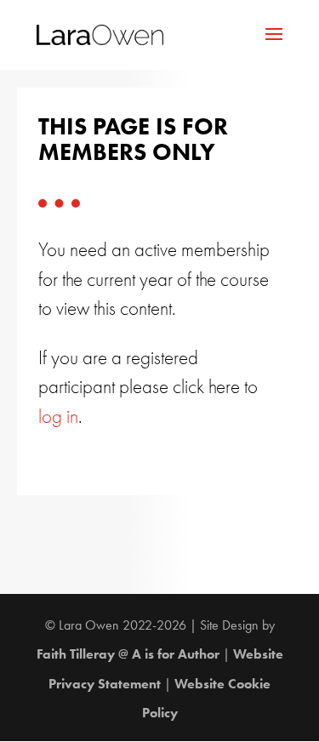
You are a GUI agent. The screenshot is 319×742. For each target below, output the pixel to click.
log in (58, 416)
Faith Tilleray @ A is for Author (128, 654)
